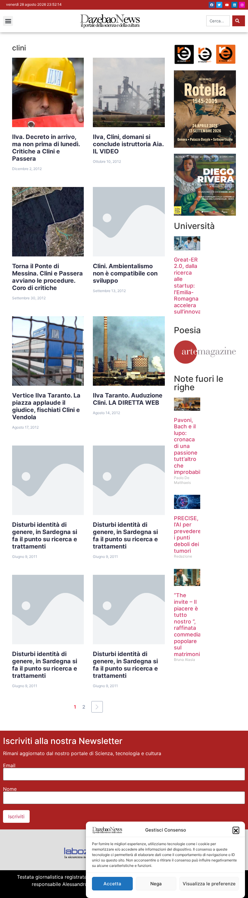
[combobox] (218, 20)
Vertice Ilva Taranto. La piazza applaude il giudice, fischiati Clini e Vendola (46, 406)
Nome (10, 789)
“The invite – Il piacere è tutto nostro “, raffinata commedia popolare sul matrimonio (188, 624)
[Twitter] (219, 5)
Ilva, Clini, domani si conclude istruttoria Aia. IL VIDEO (128, 144)
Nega (156, 884)
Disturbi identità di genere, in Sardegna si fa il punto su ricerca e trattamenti (44, 535)
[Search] (238, 20)
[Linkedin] (234, 5)
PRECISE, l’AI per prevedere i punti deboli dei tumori (187, 534)
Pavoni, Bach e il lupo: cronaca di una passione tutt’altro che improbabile (189, 446)
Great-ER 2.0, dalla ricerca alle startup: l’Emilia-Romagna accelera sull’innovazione (194, 285)
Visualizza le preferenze (209, 884)
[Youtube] (227, 5)
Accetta (112, 884)
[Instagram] (242, 5)
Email (9, 765)
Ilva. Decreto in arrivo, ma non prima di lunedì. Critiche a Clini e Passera (46, 147)
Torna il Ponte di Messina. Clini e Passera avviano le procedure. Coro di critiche (47, 276)
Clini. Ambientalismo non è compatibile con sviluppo (125, 273)
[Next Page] (97, 707)
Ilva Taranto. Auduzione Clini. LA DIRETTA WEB (127, 399)
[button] (236, 830)
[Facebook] (212, 5)
